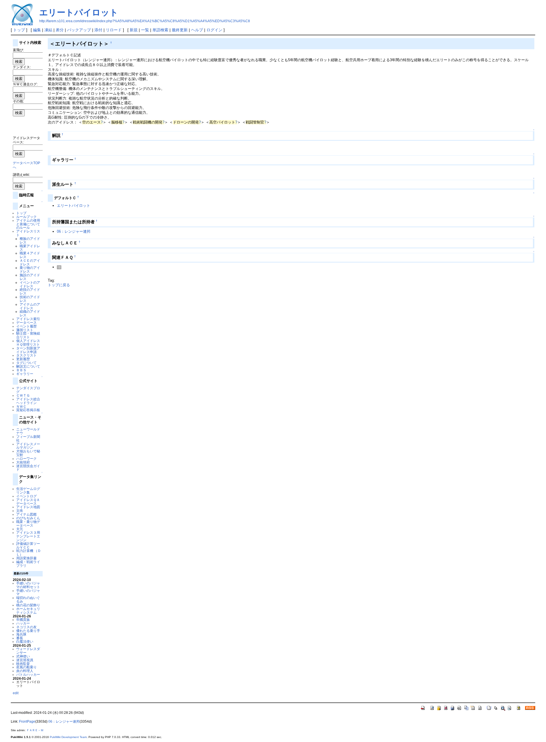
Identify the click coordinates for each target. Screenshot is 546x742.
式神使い (23, 656)
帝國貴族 (23, 619)
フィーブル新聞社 (28, 438)
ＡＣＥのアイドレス (30, 262)
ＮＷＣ (21, 406)
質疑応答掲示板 (28, 410)
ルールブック (26, 217)
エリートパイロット (78, 12)
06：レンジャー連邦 (73, 231)
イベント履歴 (26, 326)
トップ (19, 30)
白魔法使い (24, 641)
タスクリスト (26, 355)
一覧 (145, 30)
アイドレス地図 (28, 507)
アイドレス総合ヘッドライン (28, 401)
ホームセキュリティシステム (28, 610)
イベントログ (26, 496)
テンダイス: (22, 67)
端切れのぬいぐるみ (28, 599)
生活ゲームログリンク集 (28, 490)
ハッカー (23, 623)
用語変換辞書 (26, 558)
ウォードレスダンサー (28, 650)
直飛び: (18, 50)
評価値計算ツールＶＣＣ (28, 545)
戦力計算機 (24, 551)
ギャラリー (24, 374)
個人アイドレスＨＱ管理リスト (28, 342)
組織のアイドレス (30, 313)
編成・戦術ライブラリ (28, 563)
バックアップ (79, 30)
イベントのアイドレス (30, 284)
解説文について (28, 366)
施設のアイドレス (30, 277)
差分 (60, 30)
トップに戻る (59, 285)
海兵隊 (21, 634)
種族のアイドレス (30, 240)
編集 (37, 30)
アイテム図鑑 (26, 514)
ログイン (214, 30)
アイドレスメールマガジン (28, 446)
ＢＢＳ (21, 370)
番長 (19, 638)
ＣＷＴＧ (23, 395)
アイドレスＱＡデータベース (28, 501)
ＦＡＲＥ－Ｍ (35, 730)
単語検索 (160, 30)
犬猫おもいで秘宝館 (28, 453)
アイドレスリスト (28, 233)
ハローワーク (26, 458)
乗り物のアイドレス (30, 269)
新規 (134, 30)
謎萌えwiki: (21, 174)
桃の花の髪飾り (28, 605)
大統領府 (23, 462)
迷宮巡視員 (24, 660)
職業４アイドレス (30, 255)
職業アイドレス (30, 248)
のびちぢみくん (28, 518)
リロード (114, 30)
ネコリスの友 (26, 627)
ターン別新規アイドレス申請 (28, 350)
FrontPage (27, 721)
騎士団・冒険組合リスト (28, 335)
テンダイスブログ (28, 389)
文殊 (19, 510)
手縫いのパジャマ (28, 592)
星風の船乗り (26, 667)
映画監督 (23, 663)
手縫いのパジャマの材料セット (28, 585)
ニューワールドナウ (28, 431)
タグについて (26, 362)
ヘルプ (197, 30)
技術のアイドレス (30, 298)
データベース (26, 322)
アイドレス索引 (28, 319)
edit (15, 693)
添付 (98, 30)
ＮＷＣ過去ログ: (25, 84)
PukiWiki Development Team (68, 737)
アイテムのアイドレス (30, 306)
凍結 (48, 30)
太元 (19, 529)
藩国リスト (24, 330)
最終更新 (180, 30)
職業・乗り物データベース (28, 523)
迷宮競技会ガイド (28, 467)
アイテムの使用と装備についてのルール (28, 224)
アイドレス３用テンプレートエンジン (28, 536)
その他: (18, 101)
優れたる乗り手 (28, 630)
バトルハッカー (28, 674)
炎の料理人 (24, 671)
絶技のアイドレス (30, 291)
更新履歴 (23, 359)
